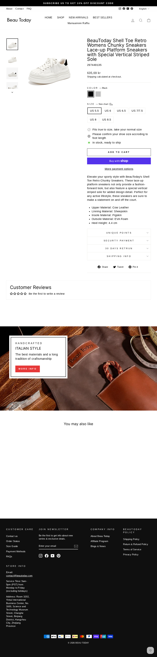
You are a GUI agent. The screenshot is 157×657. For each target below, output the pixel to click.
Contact (19, 8)
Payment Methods (16, 551)
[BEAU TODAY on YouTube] (52, 556)
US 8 (93, 119)
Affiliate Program (99, 541)
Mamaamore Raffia (78, 23)
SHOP (60, 17)
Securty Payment (119, 240)
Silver (98, 94)
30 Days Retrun (119, 248)
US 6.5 (121, 110)
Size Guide (12, 546)
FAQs (9, 556)
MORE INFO (28, 369)
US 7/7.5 (137, 110)
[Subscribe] (76, 546)
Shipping (91, 76)
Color (97, 88)
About (9, 8)
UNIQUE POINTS (119, 233)
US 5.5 (94, 110)
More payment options (119, 168)
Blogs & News (98, 546)
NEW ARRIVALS (78, 17)
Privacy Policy (130, 554)
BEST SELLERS (102, 17)
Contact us (12, 536)
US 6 (108, 110)
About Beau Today (100, 536)
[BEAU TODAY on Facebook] (46, 556)
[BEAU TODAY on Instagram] (40, 556)
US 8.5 (106, 119)
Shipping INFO (119, 256)
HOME (48, 17)
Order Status (13, 541)
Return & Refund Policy (135, 544)
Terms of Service (132, 549)
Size (98, 104)
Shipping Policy (131, 539)
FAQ (29, 8)
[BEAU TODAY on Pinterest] (58, 556)
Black (91, 94)
